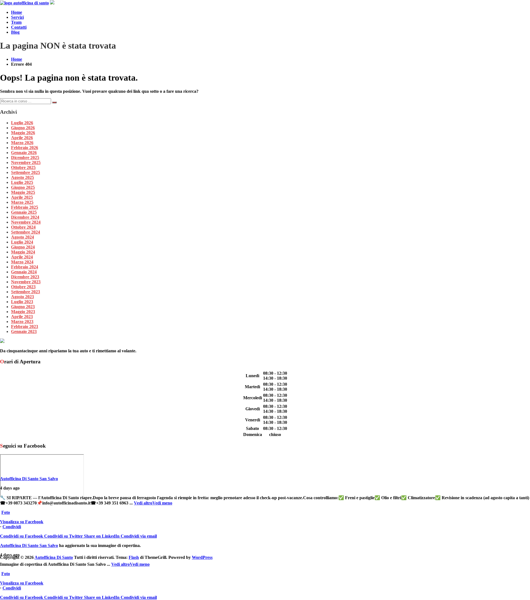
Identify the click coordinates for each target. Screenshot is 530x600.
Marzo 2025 (22, 202)
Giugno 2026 (23, 127)
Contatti (18, 27)
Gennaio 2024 (24, 271)
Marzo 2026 (22, 142)
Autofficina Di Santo (54, 557)
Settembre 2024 (25, 232)
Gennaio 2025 (24, 212)
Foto (5, 512)
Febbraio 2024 (24, 267)
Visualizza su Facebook (21, 521)
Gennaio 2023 (24, 331)
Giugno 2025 (23, 187)
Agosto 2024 (22, 237)
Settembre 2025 (25, 172)
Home (16, 12)
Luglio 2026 (22, 122)
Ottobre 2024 (23, 227)
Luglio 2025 (22, 182)
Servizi (17, 17)
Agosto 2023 (22, 296)
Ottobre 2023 (23, 286)
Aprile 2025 (22, 197)
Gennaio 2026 (24, 152)
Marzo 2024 (22, 262)
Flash (134, 557)
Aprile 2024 (22, 257)
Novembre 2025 (26, 162)
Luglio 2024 (22, 242)
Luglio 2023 (22, 301)
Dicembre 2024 (25, 217)
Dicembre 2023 (25, 276)
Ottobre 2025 (23, 167)
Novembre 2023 (26, 281)
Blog (15, 32)
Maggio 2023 (23, 311)
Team (16, 22)
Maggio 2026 (23, 132)
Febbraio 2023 (24, 326)
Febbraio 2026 (24, 147)
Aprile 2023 (22, 316)
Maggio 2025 (23, 192)
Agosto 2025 (22, 177)
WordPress (202, 557)
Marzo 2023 (22, 321)
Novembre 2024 (26, 222)
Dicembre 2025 (25, 157)
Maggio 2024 (23, 252)
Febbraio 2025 (24, 207)
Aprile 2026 (22, 137)
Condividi (11, 526)
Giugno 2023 (23, 306)
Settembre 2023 (25, 291)
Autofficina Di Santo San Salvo (29, 478)
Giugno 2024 (23, 247)
